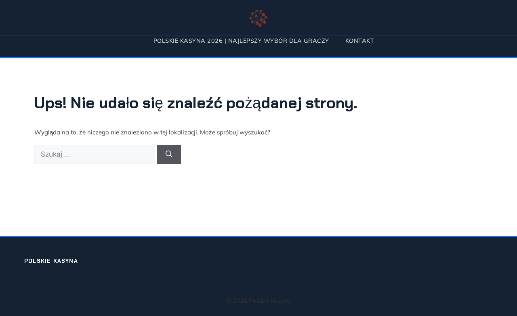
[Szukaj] (169, 154)
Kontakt (359, 40)
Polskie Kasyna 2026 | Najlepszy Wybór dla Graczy (241, 40)
